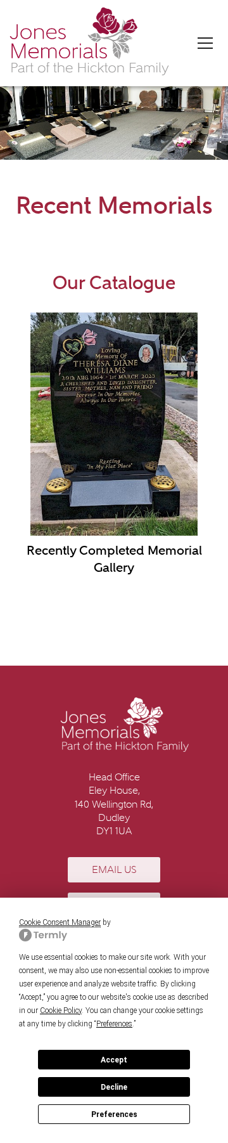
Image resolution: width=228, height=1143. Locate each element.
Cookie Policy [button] (61, 1010)
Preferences (114, 1114)
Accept (114, 1060)
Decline (114, 1087)
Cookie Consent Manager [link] (60, 922)
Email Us (114, 869)
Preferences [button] (114, 1023)
